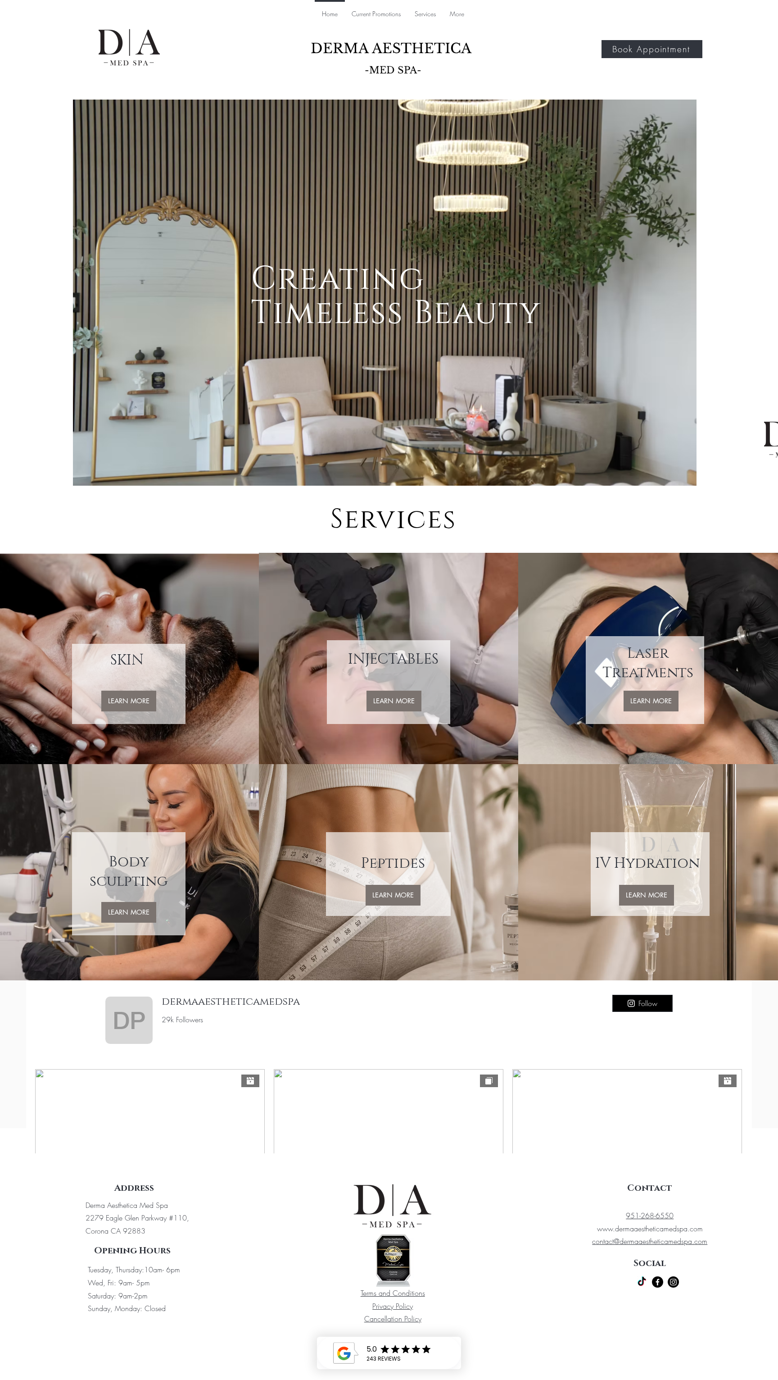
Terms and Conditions (393, 1293)
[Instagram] (673, 1282)
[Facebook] (657, 1282)
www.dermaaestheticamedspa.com (650, 1229)
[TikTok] (641, 1282)
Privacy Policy (392, 1306)
